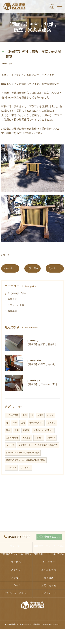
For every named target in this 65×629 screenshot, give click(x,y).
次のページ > (55, 268)
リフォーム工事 (16, 305)
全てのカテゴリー (17, 293)
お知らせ (5, 255)
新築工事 (12, 311)
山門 (23, 422)
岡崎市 (26, 430)
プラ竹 (40, 415)
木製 (17, 430)
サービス (10, 445)
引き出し (51, 422)
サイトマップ (48, 593)
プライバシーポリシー (43, 430)
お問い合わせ (12, 437)
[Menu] (59, 6)
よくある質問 (12, 415)
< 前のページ (10, 268)
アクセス (39, 437)
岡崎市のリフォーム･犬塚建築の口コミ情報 (25, 460)
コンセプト (11, 467)
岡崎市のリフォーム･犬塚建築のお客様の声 (38, 445)
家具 (8, 430)
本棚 (25, 415)
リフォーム (26, 467)
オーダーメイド (36, 422)
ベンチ (50, 415)
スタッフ (51, 437)
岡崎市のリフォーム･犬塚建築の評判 (22, 452)
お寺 (15, 422)
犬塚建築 (27, 437)
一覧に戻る (32, 268)
